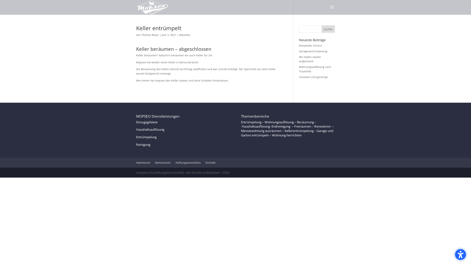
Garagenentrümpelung (313, 51)
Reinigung (143, 144)
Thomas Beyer (150, 35)
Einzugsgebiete (147, 122)
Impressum (143, 162)
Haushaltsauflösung (150, 129)
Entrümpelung (146, 137)
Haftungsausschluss (188, 162)
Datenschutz (163, 162)
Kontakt (211, 162)
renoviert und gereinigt (313, 77)
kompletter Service (310, 45)
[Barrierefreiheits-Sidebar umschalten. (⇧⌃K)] (460, 254)
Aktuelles (184, 35)
